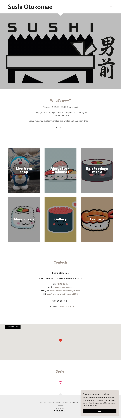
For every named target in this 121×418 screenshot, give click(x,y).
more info (60, 128)
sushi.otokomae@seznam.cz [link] (63, 287)
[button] (111, 7)
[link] (30, 8)
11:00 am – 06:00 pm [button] (65, 306)
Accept (99, 411)
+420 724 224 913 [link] (62, 284)
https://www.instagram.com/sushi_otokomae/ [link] (65, 291)
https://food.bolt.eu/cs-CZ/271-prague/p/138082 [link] (62, 294)
